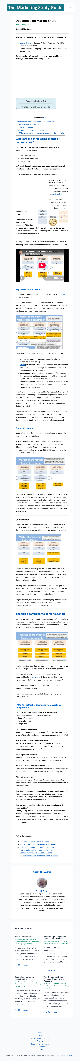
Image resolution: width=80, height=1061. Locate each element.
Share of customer (26, 127)
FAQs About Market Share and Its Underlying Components (41, 133)
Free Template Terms (40, 1044)
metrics (63, 294)
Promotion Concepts (56, 986)
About (40, 1032)
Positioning (46, 941)
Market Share (25, 43)
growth (33, 677)
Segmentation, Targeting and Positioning (28, 984)
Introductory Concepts (22, 939)
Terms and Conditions (40, 1038)
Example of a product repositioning (24, 978)
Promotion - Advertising (51, 984)
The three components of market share (32, 130)
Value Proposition (23, 936)
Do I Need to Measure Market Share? (35, 841)
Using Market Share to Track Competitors (37, 847)
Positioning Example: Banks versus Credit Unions (56, 937)
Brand (22, 365)
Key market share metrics (29, 124)
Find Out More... (21, 965)
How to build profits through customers (36, 850)
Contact (40, 1049)
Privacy (40, 1041)
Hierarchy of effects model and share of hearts (39, 856)
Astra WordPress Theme (65, 1056)
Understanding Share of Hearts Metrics (36, 853)
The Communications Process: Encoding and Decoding (53, 979)
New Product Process (22, 982)
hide (44, 117)
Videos (56, 943)
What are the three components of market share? (35, 122)
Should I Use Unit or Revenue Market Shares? (38, 844)
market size (57, 194)
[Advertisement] (33, 79)
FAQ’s (40, 1035)
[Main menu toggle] (70, 7)
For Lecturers (40, 1047)
